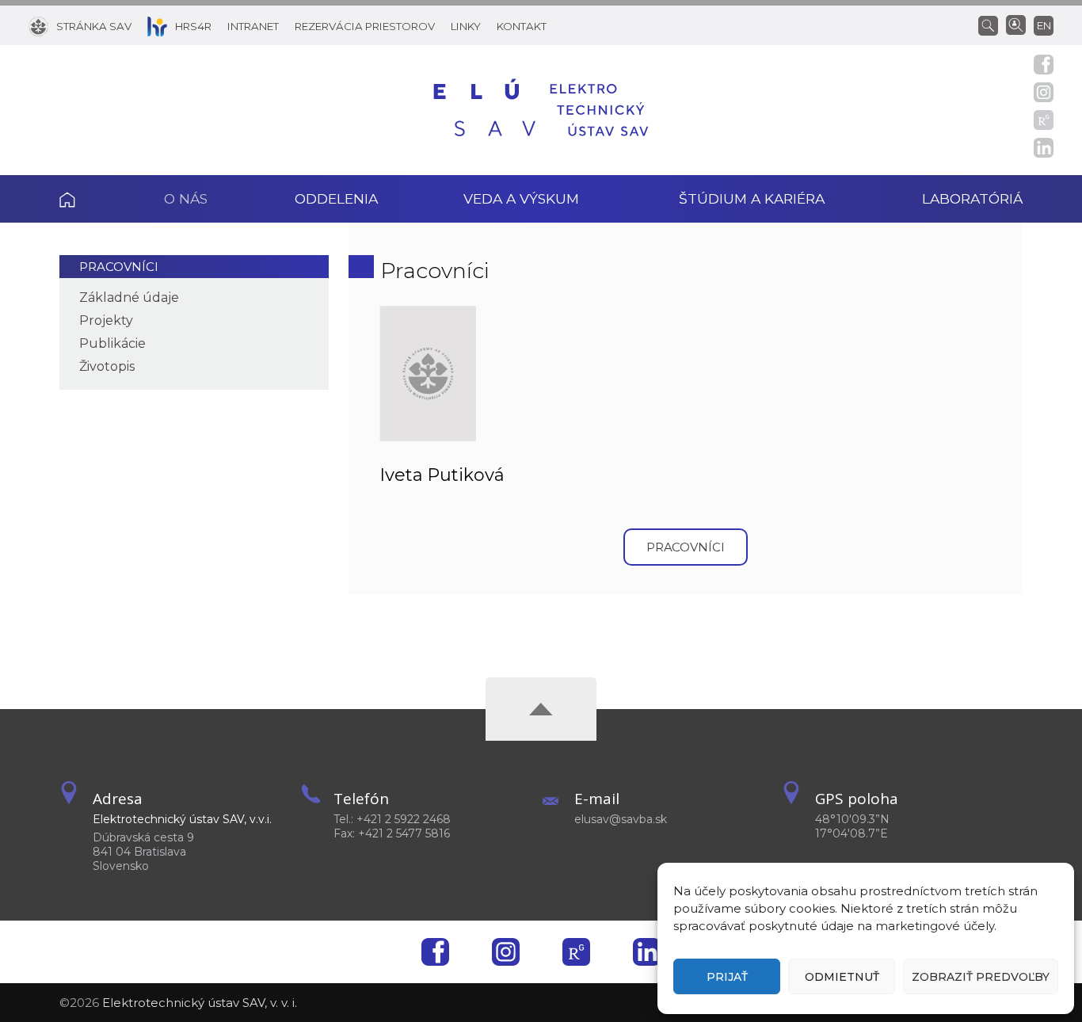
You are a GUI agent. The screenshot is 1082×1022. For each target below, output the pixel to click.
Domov (89, 199)
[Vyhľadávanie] (992, 24)
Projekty (106, 320)
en (1044, 25)
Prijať (727, 977)
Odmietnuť (842, 977)
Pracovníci (118, 266)
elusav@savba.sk (620, 819)
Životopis (107, 366)
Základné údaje (129, 297)
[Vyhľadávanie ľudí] (1016, 23)
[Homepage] (541, 110)
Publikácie (112, 343)
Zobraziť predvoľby (981, 977)
